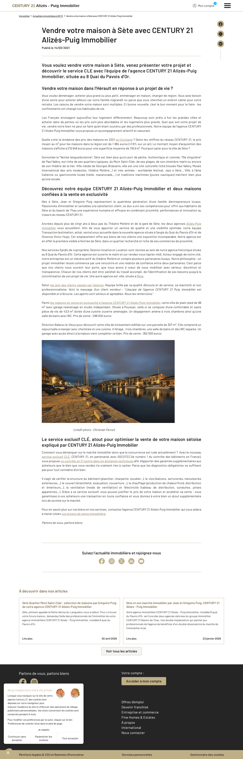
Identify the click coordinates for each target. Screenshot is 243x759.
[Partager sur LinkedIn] (220, 43)
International (131, 727)
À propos (128, 722)
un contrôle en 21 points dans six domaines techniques (97, 461)
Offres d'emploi (133, 702)
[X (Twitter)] (121, 561)
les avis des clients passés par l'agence (77, 285)
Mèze (140, 276)
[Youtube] (141, 561)
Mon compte (206, 5)
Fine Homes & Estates (138, 717)
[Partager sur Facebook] (220, 24)
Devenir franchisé (135, 707)
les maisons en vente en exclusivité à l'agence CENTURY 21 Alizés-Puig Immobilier (105, 302)
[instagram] (34, 682)
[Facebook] (102, 561)
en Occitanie (124, 139)
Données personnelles (137, 754)
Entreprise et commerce (140, 712)
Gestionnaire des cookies (207, 754)
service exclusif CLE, (56, 456)
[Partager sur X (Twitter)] (220, 34)
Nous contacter (133, 733)
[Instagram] (112, 561)
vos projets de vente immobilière (84, 513)
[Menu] (227, 5)
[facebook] (23, 682)
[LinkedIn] (131, 561)
